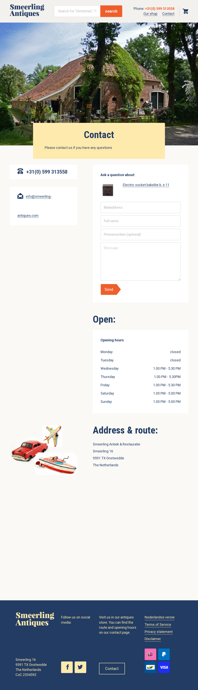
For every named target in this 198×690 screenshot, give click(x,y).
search (111, 11)
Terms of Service (158, 625)
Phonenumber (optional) (114, 231)
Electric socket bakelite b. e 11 (146, 185)
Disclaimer (153, 639)
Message (107, 244)
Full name (107, 217)
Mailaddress (108, 204)
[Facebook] (68, 672)
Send (109, 289)
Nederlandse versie (160, 617)
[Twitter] (81, 672)
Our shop (150, 14)
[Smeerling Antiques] (27, 16)
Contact (168, 14)
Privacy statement (159, 632)
